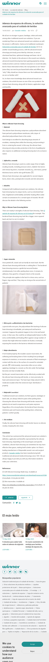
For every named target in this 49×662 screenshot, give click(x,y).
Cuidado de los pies (10, 623)
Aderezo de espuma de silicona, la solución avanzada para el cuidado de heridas (23, 13)
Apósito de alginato (33, 617)
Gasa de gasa (40, 581)
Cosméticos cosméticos (27, 623)
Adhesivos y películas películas (27, 605)
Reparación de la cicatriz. (30, 632)
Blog (25, 10)
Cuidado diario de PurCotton (36, 620)
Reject (32, 651)
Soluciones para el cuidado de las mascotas (25, 614)
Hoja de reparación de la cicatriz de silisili (26, 599)
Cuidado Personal (18, 611)
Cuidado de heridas (10, 602)
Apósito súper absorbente (24, 608)
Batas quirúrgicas (25, 587)
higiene (31, 602)
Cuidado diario (20, 629)
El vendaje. (34, 590)
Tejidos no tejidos (14, 632)
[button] (2, 536)
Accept (32, 644)
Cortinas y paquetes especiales (14, 620)
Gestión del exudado (18, 617)
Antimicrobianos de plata (21, 596)
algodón (6, 617)
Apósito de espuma (18, 593)
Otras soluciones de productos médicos (17, 584)
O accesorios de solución (28, 626)
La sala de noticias (16, 10)
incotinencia (23, 602)
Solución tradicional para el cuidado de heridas (18, 581)
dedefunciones (9, 608)
